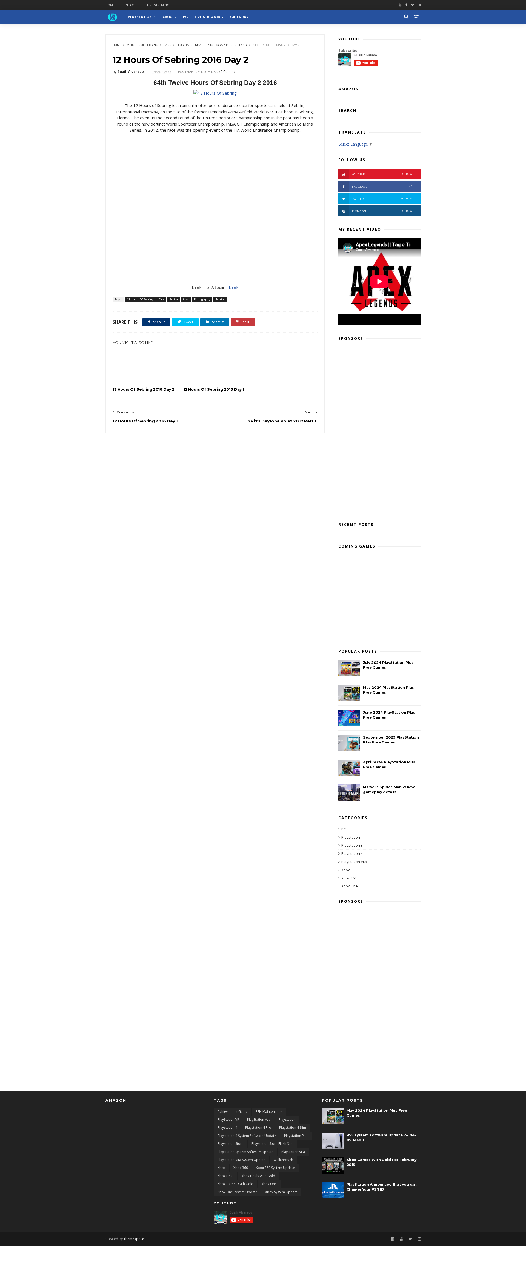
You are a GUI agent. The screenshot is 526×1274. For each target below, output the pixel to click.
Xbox (167, 17)
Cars (167, 45)
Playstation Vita (354, 861)
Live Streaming (209, 17)
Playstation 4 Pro (258, 1127)
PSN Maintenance (269, 1111)
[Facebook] (406, 5)
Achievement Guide (233, 1111)
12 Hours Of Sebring (142, 45)
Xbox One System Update (237, 1192)
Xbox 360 (348, 878)
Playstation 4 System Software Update (247, 1135)
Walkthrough (283, 1159)
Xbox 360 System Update (275, 1167)
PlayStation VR (228, 1119)
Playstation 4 (352, 853)
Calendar (239, 17)
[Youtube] (400, 5)
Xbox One (349, 886)
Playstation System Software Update (245, 1152)
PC (185, 17)
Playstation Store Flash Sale (272, 1143)
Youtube (382, 174)
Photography (218, 45)
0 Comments (230, 71)
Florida (182, 45)
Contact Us (130, 5)
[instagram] (419, 5)
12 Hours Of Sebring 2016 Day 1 (213, 389)
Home (110, 5)
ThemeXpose (134, 1239)
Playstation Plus (296, 1135)
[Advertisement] (379, 430)
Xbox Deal (225, 1176)
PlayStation (140, 17)
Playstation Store (231, 1143)
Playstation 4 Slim (292, 1127)
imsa (197, 45)
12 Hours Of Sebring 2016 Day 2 (143, 389)
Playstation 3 (352, 845)
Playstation (350, 837)
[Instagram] (419, 1239)
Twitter (382, 199)
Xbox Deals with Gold (258, 1176)
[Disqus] (215, 501)
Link (234, 288)
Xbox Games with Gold (235, 1184)
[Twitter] (412, 5)
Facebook (382, 186)
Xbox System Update (281, 1192)
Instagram (382, 211)
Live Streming (158, 5)
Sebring (240, 45)
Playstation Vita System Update (241, 1159)
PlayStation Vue (259, 1119)
